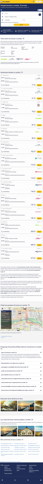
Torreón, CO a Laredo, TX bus (33, 454)
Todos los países (8, 473)
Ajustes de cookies (21, 468)
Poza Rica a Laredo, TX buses (33, 449)
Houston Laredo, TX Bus (5, 447)
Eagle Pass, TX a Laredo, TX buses (21, 445)
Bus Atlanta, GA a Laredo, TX (20, 443)
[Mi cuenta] (33, 1)
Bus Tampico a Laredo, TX (19, 454)
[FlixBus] (4, 59)
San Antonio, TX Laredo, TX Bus (20, 451)
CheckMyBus (2, 461)
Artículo (31, 468)
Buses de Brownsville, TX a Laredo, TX (7, 445)
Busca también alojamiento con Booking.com (10, 22)
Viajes (18, 470)
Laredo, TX (39, 308)
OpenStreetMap (36, 330)
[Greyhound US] (11, 59)
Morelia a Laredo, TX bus (5, 449)
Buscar (39, 85)
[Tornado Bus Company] (19, 59)
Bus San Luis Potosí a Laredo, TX (34, 451)
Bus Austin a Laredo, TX (32, 443)
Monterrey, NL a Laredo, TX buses (34, 447)
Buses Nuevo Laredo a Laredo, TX (21, 449)
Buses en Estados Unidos (9, 461)
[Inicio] (5, 1)
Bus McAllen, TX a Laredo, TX (20, 447)
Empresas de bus (8, 470)
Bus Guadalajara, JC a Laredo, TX (34, 445)
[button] (20, 313)
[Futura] (27, 59)
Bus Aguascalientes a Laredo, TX (7, 443)
